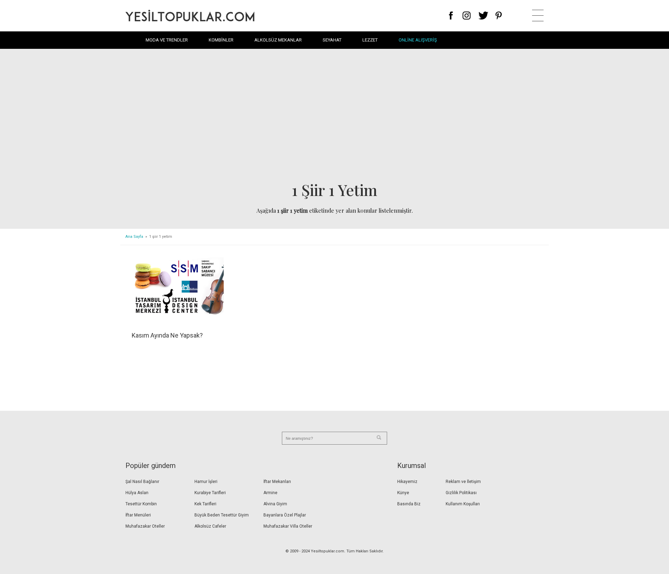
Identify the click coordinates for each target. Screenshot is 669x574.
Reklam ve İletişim (463, 481)
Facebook (451, 16)
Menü (538, 15)
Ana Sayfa (134, 236)
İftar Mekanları (277, 481)
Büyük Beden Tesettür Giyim (221, 515)
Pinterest (499, 16)
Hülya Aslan (136, 492)
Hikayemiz (407, 481)
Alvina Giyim (275, 503)
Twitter (483, 16)
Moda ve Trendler (167, 40)
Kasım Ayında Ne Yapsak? (167, 335)
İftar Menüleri (138, 515)
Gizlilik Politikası (461, 492)
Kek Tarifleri (205, 503)
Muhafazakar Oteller (145, 526)
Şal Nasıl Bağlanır (142, 481)
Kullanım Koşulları (463, 503)
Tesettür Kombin (141, 503)
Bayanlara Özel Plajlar (284, 515)
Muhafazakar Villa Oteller (287, 526)
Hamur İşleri (205, 481)
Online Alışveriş (418, 40)
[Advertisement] (334, 117)
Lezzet (370, 40)
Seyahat (332, 40)
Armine (270, 492)
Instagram (466, 16)
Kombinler (221, 40)
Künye (403, 492)
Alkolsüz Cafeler (210, 526)
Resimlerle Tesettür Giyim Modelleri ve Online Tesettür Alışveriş (189, 15)
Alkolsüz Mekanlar (278, 40)
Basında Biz (409, 503)
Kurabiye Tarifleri (210, 492)
